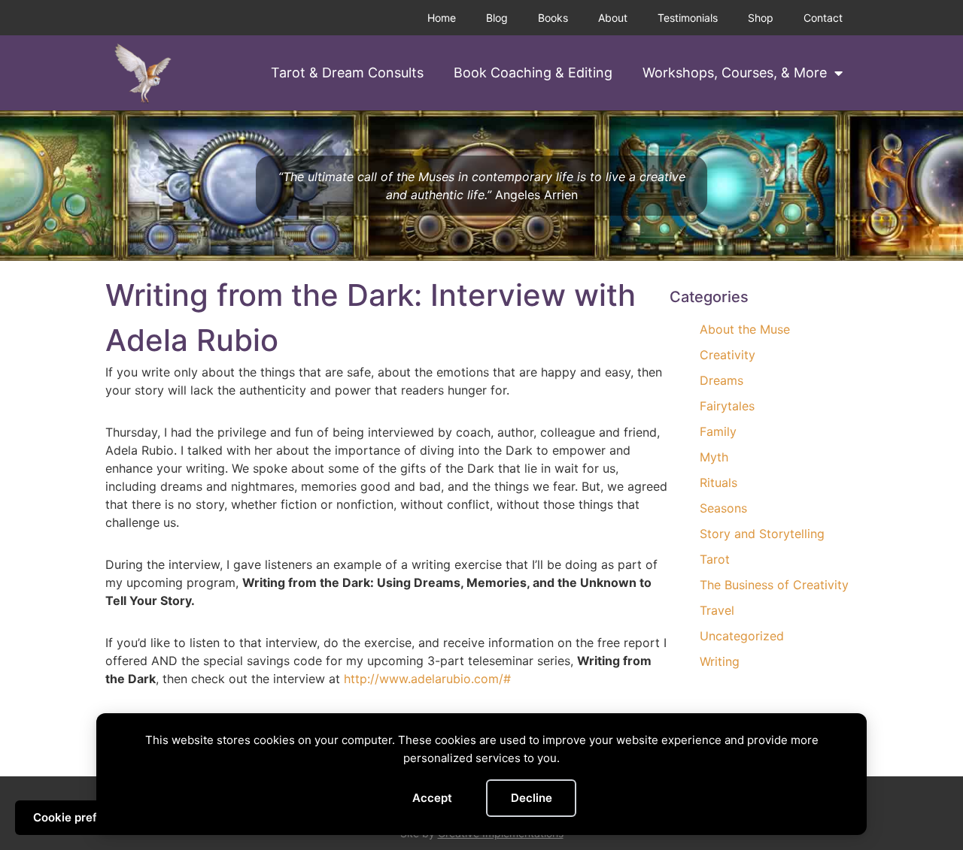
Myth (714, 456)
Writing (720, 661)
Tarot (715, 559)
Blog (497, 17)
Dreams (721, 380)
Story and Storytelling (762, 533)
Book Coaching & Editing (533, 72)
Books (553, 17)
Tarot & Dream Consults (347, 72)
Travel (717, 610)
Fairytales (727, 405)
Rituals (718, 482)
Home (441, 17)
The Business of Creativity (774, 584)
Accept (432, 798)
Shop (760, 17)
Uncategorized (742, 635)
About (612, 17)
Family (718, 431)
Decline (531, 798)
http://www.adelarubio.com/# (427, 678)
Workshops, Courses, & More (735, 72)
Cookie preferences (87, 817)
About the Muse (745, 329)
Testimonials (688, 17)
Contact (823, 17)
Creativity (727, 354)
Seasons (723, 508)
